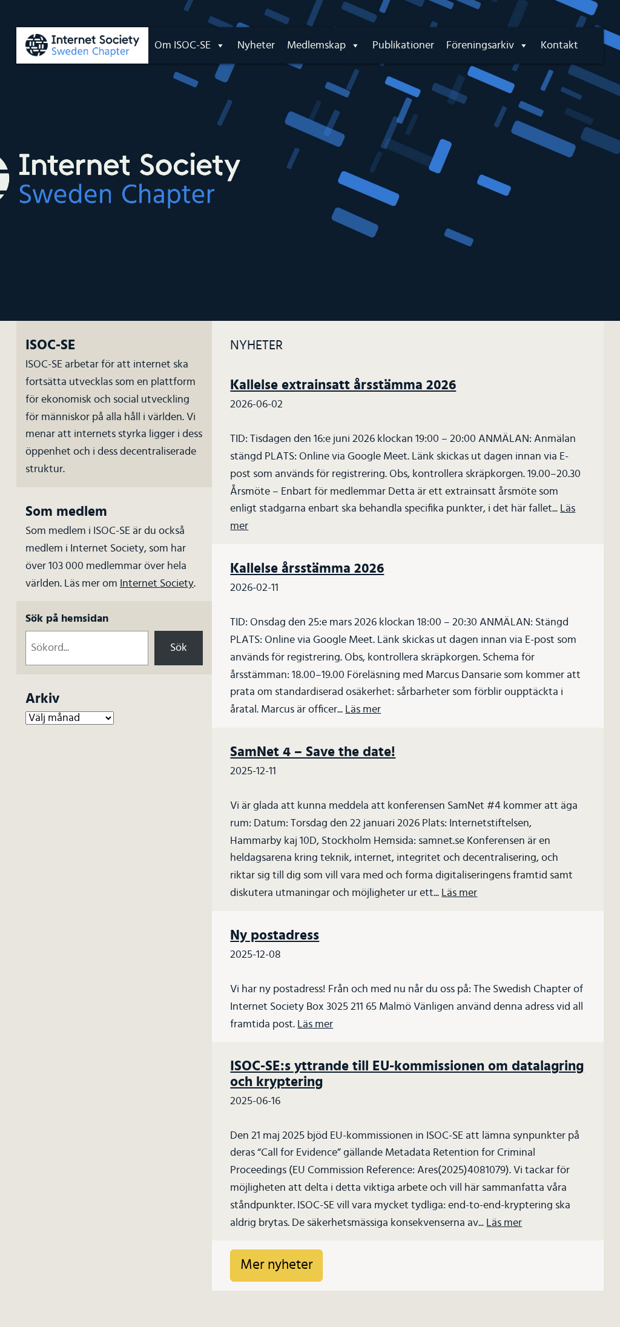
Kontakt (559, 45)
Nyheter (256, 45)
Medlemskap (316, 45)
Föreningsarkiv (480, 45)
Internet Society (157, 583)
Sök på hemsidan (66, 618)
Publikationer (403, 45)
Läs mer (363, 709)
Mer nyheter (276, 1265)
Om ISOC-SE (182, 45)
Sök (178, 647)
